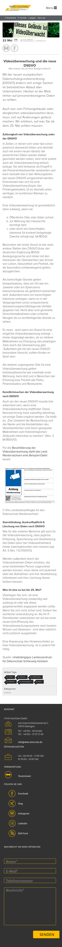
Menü (50, 8)
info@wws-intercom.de (30, 742)
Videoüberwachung (36, 677)
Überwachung (11, 681)
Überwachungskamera (26, 681)
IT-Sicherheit (10, 18)
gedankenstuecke (29, 41)
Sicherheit (11, 677)
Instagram (23, 813)
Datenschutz (22, 677)
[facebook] (14, 48)
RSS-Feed (23, 833)
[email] (6, 48)
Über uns (41, 18)
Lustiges (32, 18)
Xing (20, 803)
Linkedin (22, 823)
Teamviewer (24, 776)
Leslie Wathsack (28, 39)
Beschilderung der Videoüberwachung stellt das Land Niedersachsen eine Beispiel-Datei (25, 451)
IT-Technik (22, 18)
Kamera (40, 681)
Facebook (23, 793)
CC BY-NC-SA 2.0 (41, 41)
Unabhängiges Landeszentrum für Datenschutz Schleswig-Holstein (27, 659)
